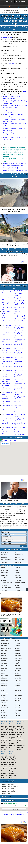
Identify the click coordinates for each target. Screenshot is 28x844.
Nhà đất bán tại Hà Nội (12, 733)
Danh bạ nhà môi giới (8, 781)
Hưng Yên (18, 678)
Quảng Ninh (4, 700)
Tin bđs (15, 4)
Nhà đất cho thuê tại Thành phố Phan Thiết (15, 163)
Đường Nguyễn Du (7, 353)
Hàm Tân (17, 557)
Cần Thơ (17, 660)
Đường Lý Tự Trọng (19, 318)
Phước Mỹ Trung (20, 582)
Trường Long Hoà (6, 582)
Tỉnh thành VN (5, 10)
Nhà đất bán (9, 1)
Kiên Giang (18, 680)
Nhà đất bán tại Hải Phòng (13, 763)
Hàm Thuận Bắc (6, 559)
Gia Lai (3, 670)
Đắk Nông (4, 665)
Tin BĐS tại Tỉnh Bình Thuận (11, 168)
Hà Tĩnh (17, 673)
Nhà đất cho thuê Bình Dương (20, 741)
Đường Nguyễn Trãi (7, 405)
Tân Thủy (4, 590)
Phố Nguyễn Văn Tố (7, 423)
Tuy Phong (18, 562)
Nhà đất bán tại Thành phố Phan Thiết (14, 147)
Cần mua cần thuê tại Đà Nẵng (5, 775)
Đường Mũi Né (18, 325)
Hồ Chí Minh (5, 640)
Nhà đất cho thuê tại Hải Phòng (12, 769)
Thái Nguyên (5, 708)
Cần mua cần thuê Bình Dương (21, 747)
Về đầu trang (14, 809)
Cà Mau (3, 660)
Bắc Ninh (17, 653)
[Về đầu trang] (26, 842)
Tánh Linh (4, 562)
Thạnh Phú (18, 577)
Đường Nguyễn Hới (7, 366)
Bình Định (18, 655)
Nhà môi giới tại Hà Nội (8, 784)
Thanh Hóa (18, 708)
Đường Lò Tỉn (18, 298)
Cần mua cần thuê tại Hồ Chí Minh (5, 747)
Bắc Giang (4, 650)
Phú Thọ (17, 693)
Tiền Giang (18, 710)
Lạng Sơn (17, 685)
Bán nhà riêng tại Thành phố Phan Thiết (14, 149)
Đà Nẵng (3, 567)
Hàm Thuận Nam (19, 559)
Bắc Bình (4, 554)
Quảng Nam (4, 698)
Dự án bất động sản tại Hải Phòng (12, 758)
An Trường (18, 585)
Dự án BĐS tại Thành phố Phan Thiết (13, 165)
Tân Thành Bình (6, 587)
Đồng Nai (4, 668)
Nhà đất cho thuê (20, 1)
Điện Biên (17, 665)
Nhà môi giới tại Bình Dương (9, 789)
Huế (2, 710)
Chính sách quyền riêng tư (15, 814)
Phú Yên (3, 695)
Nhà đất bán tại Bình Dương (20, 734)
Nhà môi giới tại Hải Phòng (9, 793)
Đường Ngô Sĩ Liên (19, 328)
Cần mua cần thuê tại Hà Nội (13, 745)
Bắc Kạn (17, 650)
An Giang (17, 648)
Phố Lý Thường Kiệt (19, 316)
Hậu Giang (18, 675)
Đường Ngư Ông (18, 333)
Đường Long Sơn (19, 300)
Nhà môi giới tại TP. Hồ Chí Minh (10, 786)
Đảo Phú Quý (18, 554)
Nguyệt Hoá (4, 575)
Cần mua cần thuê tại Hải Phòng (13, 775)
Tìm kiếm (23, 4)
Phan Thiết (11, 63)
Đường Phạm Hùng (19, 434)
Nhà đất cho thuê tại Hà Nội (12, 739)
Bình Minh (18, 575)
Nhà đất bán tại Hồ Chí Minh (4, 734)
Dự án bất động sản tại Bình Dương (20, 728)
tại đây (24, 91)
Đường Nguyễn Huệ (7, 370)
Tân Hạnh (17, 572)
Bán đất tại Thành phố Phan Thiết (13, 152)
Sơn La (17, 703)
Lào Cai (3, 688)
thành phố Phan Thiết (6, 37)
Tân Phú (17, 587)
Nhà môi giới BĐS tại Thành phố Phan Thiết (15, 170)
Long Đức (18, 567)
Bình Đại (3, 580)
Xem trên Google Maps (9, 440)
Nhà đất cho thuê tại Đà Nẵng (4, 769)
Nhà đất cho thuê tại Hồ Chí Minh (4, 741)
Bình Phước (4, 658)
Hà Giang (17, 670)
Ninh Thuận (4, 693)
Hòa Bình (4, 678)
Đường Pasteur (18, 432)
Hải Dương (4, 675)
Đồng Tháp (18, 668)
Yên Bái (3, 718)
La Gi (16, 552)
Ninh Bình (18, 690)
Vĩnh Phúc (18, 715)
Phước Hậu (4, 570)
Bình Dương (5, 643)
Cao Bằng (4, 663)
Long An (17, 645)
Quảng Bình (18, 695)
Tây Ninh (3, 705)
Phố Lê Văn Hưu (18, 291)
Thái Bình (17, 705)
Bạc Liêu (3, 653)
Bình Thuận (13, 10)
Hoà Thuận (4, 572)
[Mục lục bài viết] (26, 589)
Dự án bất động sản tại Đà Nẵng (4, 758)
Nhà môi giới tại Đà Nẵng (8, 791)
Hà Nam (3, 673)
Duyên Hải (18, 580)
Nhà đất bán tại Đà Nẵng (4, 763)
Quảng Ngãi (18, 698)
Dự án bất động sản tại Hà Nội (12, 728)
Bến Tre (3, 655)
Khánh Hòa (4, 680)
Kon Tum (4, 683)
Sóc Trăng (4, 703)
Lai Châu (17, 683)
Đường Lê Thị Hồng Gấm (12, 12)
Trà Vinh (3, 577)
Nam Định (18, 688)
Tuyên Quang (18, 713)
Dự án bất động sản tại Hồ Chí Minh (4, 728)
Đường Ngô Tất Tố (19, 330)
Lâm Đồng (4, 685)
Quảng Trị (18, 700)
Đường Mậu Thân (6, 325)
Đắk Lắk (17, 663)
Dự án (7, 4)
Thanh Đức (18, 570)
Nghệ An (3, 690)
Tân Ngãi (17, 590)
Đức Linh (4, 557)
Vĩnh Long (4, 715)
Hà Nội (17, 640)
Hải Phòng (4, 645)
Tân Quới (4, 585)
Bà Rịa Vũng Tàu (6, 648)
